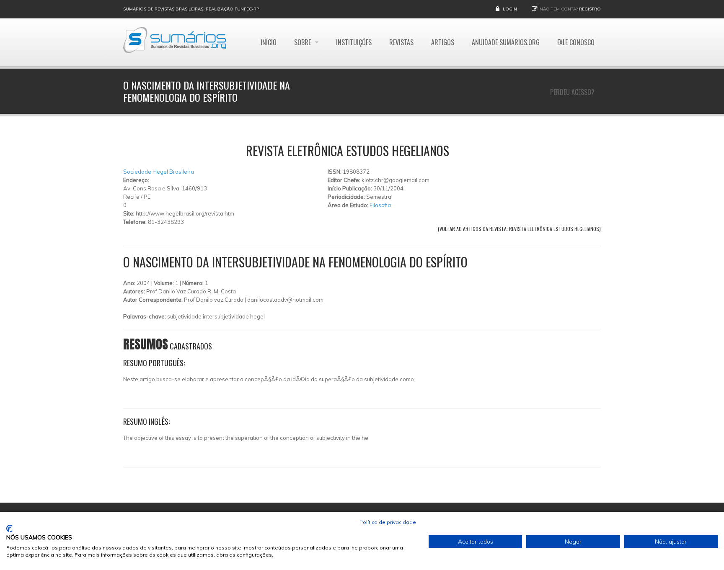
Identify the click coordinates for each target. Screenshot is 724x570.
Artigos (442, 42)
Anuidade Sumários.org (506, 42)
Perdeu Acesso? (572, 92)
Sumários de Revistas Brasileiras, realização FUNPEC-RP (191, 9)
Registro (590, 9)
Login (510, 9)
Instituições (354, 42)
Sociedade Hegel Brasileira (158, 171)
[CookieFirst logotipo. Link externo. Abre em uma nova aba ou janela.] (9, 528)
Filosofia (380, 205)
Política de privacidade (387, 522)
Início (269, 42)
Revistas (401, 42)
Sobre (303, 42)
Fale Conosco (576, 42)
